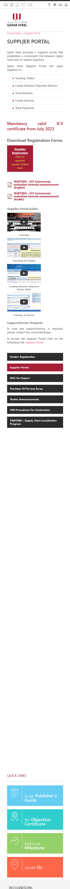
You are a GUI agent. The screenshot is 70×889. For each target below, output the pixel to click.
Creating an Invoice (24, 315)
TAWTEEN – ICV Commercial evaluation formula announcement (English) (36, 184)
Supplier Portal (32, 33)
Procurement (14, 33)
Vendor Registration (22, 357)
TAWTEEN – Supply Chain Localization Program (33, 422)
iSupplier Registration (20, 151)
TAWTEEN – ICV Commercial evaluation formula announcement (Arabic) (36, 196)
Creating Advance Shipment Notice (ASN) (24, 288)
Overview (24, 234)
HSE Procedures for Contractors (30, 410)
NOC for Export (19, 378)
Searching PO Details (24, 260)
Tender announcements (24, 399)
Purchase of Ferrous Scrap (26, 388)
